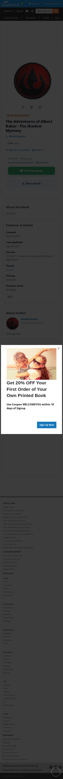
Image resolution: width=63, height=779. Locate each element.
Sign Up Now (47, 424)
